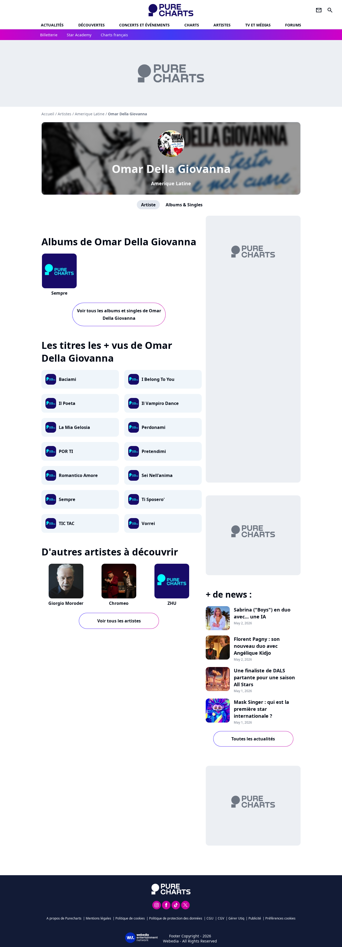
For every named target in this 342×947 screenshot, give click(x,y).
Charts (191, 24)
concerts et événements (144, 24)
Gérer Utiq (236, 918)
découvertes (91, 24)
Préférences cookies (280, 918)
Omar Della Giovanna (171, 168)
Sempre (59, 293)
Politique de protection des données (175, 918)
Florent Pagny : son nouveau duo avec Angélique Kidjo (257, 646)
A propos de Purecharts (63, 918)
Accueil (47, 113)
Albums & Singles (184, 205)
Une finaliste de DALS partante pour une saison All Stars (264, 677)
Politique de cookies (130, 918)
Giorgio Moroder (65, 603)
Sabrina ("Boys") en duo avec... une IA (262, 613)
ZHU (172, 603)
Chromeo (119, 603)
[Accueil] (171, 10)
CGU (210, 918)
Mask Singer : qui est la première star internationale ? (261, 709)
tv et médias (258, 24)
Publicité (254, 918)
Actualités (52, 24)
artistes (222, 24)
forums (293, 24)
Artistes (64, 113)
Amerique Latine (171, 183)
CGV (221, 918)
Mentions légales (98, 918)
